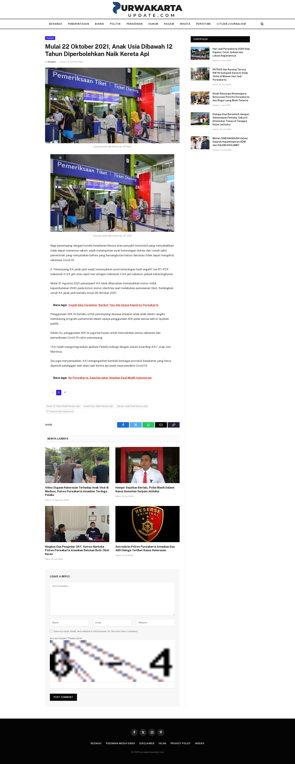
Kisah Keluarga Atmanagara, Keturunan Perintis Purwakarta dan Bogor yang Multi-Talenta (231, 97)
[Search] (262, 24)
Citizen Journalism (231, 24)
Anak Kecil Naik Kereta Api (98, 406)
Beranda (55, 24)
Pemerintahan (78, 24)
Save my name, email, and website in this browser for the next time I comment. (96, 631)
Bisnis (99, 24)
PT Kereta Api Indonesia (60, 411)
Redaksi (52, 62)
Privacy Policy (181, 743)
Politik (115, 24)
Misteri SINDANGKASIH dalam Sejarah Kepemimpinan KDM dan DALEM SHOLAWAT (230, 142)
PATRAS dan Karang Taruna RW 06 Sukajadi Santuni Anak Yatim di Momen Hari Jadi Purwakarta (230, 74)
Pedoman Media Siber (120, 743)
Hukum (153, 24)
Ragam (169, 24)
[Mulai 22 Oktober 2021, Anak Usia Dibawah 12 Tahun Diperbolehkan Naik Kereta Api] (112, 105)
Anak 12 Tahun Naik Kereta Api (63, 406)
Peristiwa (203, 24)
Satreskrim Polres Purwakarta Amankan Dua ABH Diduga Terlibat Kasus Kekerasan (145, 548)
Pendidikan (135, 24)
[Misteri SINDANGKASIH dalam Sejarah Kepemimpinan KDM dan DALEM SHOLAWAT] (200, 142)
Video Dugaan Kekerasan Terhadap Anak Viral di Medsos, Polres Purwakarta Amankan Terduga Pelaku (77, 491)
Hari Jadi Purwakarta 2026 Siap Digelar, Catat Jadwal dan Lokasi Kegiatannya (231, 52)
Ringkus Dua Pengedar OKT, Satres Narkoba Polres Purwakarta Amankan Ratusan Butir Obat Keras (77, 550)
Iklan (162, 743)
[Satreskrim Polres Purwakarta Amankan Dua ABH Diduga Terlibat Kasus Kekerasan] (147, 524)
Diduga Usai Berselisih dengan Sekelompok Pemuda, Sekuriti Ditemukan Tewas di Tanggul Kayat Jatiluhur (231, 119)
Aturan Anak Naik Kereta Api (132, 406)
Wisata (185, 24)
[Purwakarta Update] (147, 9)
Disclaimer (146, 743)
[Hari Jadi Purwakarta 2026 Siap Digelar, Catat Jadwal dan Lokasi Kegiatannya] (200, 53)
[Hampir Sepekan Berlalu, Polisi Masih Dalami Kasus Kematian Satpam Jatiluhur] (147, 465)
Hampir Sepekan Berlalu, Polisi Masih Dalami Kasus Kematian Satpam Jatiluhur (144, 489)
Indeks (199, 743)
